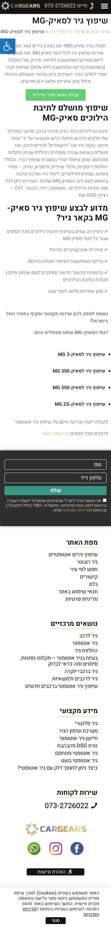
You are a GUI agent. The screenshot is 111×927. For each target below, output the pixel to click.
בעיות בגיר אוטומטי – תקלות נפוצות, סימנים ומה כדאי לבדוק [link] (59, 661)
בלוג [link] (93, 584)
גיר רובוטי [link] (87, 562)
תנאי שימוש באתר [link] (78, 591)
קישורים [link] (89, 577)
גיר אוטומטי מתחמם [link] (76, 753)
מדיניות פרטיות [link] (81, 599)
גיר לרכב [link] (88, 636)
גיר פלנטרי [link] (86, 723)
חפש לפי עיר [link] (84, 569)
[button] (104, 6)
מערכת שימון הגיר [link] (78, 731)
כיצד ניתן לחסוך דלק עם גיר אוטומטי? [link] (57, 768)
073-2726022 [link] (67, 805)
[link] (7, 46)
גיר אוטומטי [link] (85, 643)
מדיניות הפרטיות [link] (76, 510)
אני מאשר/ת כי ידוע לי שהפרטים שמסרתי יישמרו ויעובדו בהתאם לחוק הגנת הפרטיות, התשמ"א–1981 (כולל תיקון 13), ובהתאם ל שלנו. (56, 505)
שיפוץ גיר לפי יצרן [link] (67, 31)
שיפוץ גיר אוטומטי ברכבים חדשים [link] (61, 686)
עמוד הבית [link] (100, 31)
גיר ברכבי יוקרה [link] (81, 671)
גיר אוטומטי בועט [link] (79, 760)
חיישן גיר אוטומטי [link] (78, 738)
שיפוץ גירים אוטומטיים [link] (73, 554)
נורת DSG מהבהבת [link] (77, 745)
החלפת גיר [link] (86, 650)
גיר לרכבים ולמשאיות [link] (75, 679)
